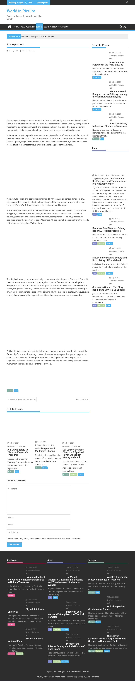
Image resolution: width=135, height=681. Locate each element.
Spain (45, 468)
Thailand (109, 244)
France (81, 474)
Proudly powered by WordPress (50, 676)
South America (50, 27)
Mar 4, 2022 (32, 567)
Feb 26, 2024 (42, 442)
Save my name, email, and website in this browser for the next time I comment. (45, 538)
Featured (73, 474)
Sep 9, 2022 (115, 278)
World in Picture (21, 11)
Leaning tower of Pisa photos (23, 399)
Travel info (97, 77)
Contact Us (63, 27)
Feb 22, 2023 (116, 248)
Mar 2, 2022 (32, 600)
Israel (108, 305)
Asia (23, 27)
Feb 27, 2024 (14, 443)
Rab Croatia (81, 399)
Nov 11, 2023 (99, 175)
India (100, 214)
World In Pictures (28, 51)
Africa (16, 27)
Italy (16, 391)
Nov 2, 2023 (115, 219)
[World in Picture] (9, 26)
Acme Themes (92, 676)
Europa (39, 27)
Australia (30, 27)
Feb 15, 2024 (69, 443)
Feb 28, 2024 (116, 52)
